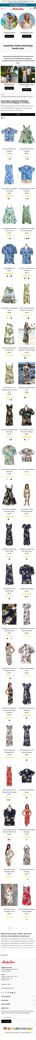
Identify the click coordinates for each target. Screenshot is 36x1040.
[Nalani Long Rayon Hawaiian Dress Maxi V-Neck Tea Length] (26, 333)
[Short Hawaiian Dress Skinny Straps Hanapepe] (26, 895)
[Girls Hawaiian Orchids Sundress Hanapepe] (26, 495)
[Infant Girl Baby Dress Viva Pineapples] (26, 135)
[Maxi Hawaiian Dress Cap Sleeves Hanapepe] (26, 736)
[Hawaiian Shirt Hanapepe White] (26, 654)
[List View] (4, 118)
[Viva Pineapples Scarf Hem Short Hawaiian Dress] (26, 214)
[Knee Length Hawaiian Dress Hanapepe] (26, 694)
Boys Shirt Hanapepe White (26, 469)
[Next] (33, 26)
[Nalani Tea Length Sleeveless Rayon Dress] (9, 415)
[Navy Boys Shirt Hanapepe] (26, 775)
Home (2, 94)
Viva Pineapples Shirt (9, 268)
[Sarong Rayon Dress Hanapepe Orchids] (9, 855)
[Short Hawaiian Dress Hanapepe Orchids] (9, 895)
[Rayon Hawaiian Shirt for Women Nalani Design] (26, 415)
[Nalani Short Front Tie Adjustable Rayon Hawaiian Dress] (9, 373)
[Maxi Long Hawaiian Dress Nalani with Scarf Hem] (26, 294)
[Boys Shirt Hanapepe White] (26, 455)
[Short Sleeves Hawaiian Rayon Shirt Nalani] (9, 455)
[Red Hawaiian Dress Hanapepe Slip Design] (26, 815)
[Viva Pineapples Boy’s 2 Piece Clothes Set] (26, 174)
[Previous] (3, 26)
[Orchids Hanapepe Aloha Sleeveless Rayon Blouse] (9, 815)
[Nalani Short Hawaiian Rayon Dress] (26, 373)
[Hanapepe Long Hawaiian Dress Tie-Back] (9, 535)
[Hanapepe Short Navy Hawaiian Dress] (9, 574)
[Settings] (30, 8)
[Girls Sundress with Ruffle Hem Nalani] (9, 294)
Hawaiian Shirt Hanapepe (27, 589)
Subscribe (6, 1021)
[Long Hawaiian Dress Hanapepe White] (9, 736)
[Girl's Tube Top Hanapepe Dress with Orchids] (9, 495)
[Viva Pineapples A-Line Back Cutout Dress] (9, 174)
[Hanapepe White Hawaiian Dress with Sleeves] (26, 614)
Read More (4, 955)
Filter (18, 114)
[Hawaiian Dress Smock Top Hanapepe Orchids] (9, 654)
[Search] (4, 9)
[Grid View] (2, 118)
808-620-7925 (6, 984)
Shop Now (9, 36)
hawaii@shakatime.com (7, 988)
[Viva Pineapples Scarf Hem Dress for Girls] (9, 214)
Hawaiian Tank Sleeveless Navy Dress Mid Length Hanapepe (9, 710)
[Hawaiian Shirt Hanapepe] (26, 574)
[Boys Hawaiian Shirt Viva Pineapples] (9, 135)
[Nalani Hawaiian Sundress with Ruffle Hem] (9, 333)
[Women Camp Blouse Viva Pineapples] (26, 254)
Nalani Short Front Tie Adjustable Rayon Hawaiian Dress (9, 390)
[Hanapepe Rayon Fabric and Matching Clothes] (9, 614)
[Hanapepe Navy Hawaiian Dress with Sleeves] (26, 535)
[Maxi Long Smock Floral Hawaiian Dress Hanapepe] (9, 775)
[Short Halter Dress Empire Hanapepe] (26, 855)
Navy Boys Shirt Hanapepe (26, 790)
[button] (33, 8)
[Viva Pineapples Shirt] (9, 254)
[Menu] (1, 9)
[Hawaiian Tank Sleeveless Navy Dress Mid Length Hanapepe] (9, 694)
